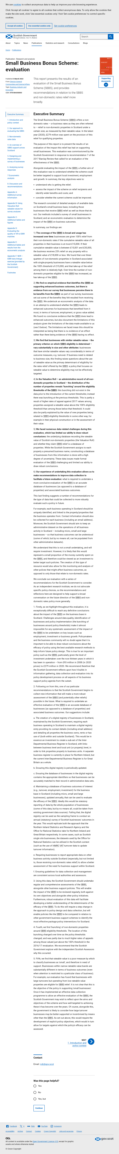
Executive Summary (15, 114)
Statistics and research (55, 43)
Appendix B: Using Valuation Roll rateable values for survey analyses (15, 207)
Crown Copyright (50, 1131)
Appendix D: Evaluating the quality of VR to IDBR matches (16, 232)
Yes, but (42, 1099)
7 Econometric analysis (13, 176)
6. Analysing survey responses (15, 168)
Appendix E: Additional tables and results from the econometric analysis (16, 246)
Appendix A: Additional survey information (14, 195)
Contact (29, 1131)
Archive (20, 1131)
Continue (39, 1108)
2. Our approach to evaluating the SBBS (15, 129)
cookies (17, 4)
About (8, 43)
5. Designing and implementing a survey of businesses (16, 159)
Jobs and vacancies (66, 1131)
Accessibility (10, 1131)
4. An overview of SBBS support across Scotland (16, 148)
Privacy (79, 1131)
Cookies (38, 1131)
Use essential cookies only (39, 26)
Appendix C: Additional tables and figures (16, 220)
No (39, 1092)
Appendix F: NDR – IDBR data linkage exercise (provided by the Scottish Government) (16, 261)
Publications (37, 43)
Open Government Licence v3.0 (45, 1141)
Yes (40, 1086)
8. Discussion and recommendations (14, 185)
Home (8, 50)
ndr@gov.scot (47, 1064)
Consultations (73, 43)
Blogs (85, 43)
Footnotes (11, 273)
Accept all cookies (15, 26)
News (25, 43)
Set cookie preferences (65, 26)
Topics (17, 43)
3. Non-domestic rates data (14, 137)
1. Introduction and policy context (15, 121)
